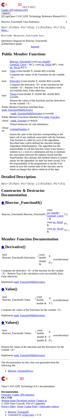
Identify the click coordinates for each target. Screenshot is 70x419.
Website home (8, 400)
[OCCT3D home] (11, 7)
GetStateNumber (18, 129)
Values (13, 94)
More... (5, 30)
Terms (20, 406)
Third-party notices (49, 406)
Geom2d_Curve (18, 64)
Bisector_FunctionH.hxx (20, 371)
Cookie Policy (31, 406)
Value (13, 71)
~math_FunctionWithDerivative (26, 113)
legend (35, 46)
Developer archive (25, 400)
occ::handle (44, 61)
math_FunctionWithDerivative (17, 110)
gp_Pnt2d (46, 64)
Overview (6, 394)
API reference (27, 394)
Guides (5, 10)
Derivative (15, 81)
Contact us (41, 400)
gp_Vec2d (15, 67)
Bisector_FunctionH (20, 61)
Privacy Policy (8, 406)
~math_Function (18, 120)
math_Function (52, 117)
